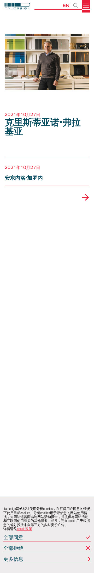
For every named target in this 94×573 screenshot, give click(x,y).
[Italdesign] (17, 7)
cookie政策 (24, 529)
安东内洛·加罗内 (24, 177)
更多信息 (13, 559)
